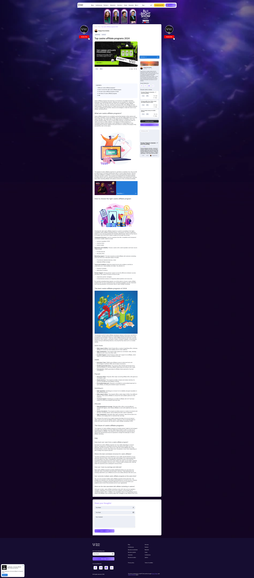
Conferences (99, 5)
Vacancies (131, 5)
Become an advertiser (133, 549)
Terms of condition (149, 562)
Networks (112, 5)
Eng (143, 5)
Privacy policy (131, 562)
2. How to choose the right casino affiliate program (109, 89)
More (136, 5)
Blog (92, 5)
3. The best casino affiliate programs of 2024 (108, 91)
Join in (4, 574)
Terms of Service (132, 574)
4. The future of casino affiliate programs (107, 93)
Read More (120, 193)
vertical (104, 34)
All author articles (149, 121)
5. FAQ (98, 95)
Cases (125, 5)
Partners (106, 5)
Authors (146, 557)
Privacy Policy (155, 573)
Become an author (132, 557)
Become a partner (132, 552)
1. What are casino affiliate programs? (106, 87)
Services (119, 5)
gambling (97, 34)
